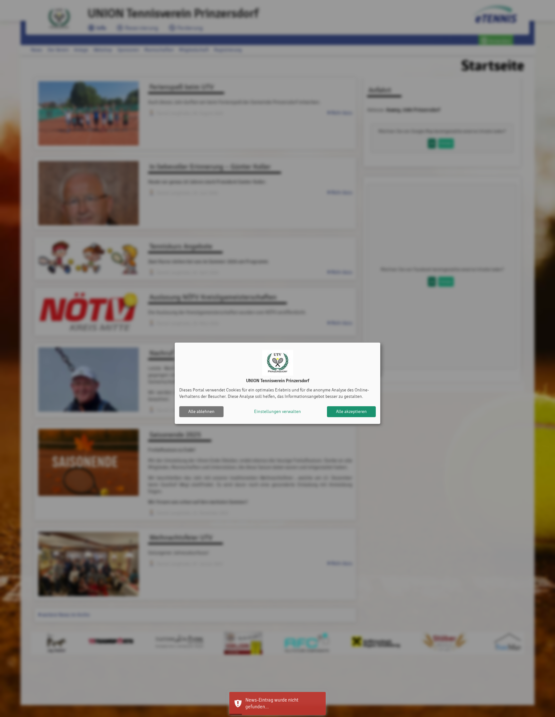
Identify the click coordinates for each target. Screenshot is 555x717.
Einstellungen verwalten (277, 411)
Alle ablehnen (201, 411)
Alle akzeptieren (351, 411)
